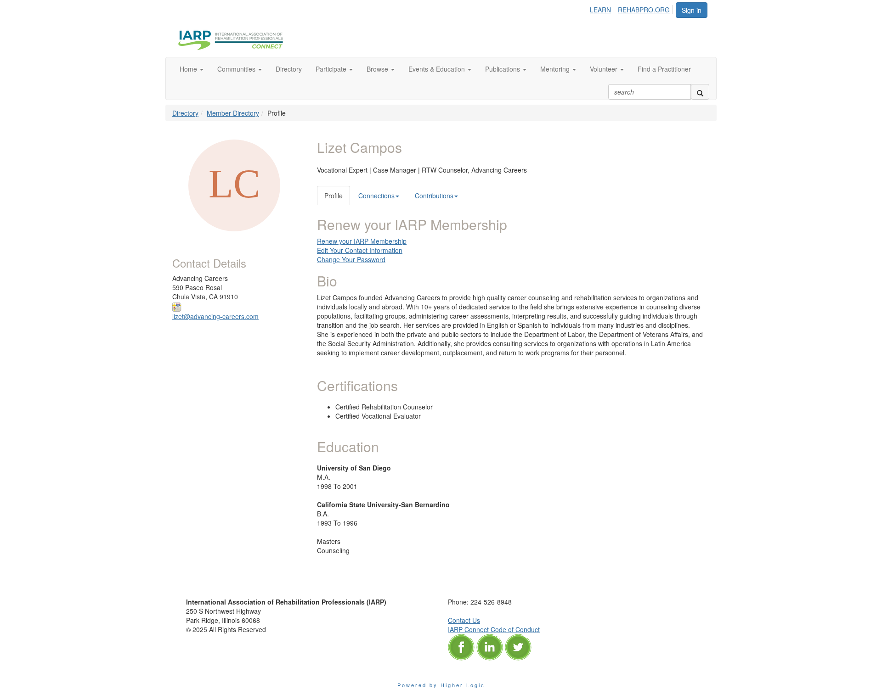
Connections (376, 195)
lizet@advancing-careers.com (215, 316)
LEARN (600, 9)
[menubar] (632, 8)
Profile (333, 195)
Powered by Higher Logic (441, 685)
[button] (191, 68)
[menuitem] (603, 8)
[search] (700, 92)
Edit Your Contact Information (359, 250)
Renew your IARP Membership (362, 241)
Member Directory (233, 113)
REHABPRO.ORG (644, 9)
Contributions (434, 195)
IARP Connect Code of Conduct (494, 629)
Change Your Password (351, 259)
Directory (185, 113)
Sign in (691, 10)
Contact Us (464, 620)
